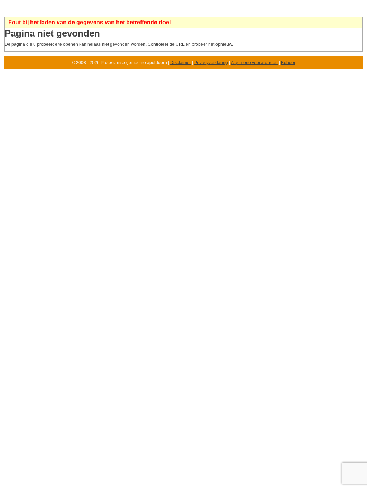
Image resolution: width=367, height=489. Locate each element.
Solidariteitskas (99, 11)
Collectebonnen (135, 11)
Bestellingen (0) (256, 11)
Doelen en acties (294, 11)
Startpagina (22, 11)
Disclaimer (180, 62)
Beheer (288, 62)
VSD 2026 (69, 11)
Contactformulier (173, 11)
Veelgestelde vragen (215, 11)
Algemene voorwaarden (254, 62)
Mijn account (328, 11)
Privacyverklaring (211, 62)
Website (46, 11)
